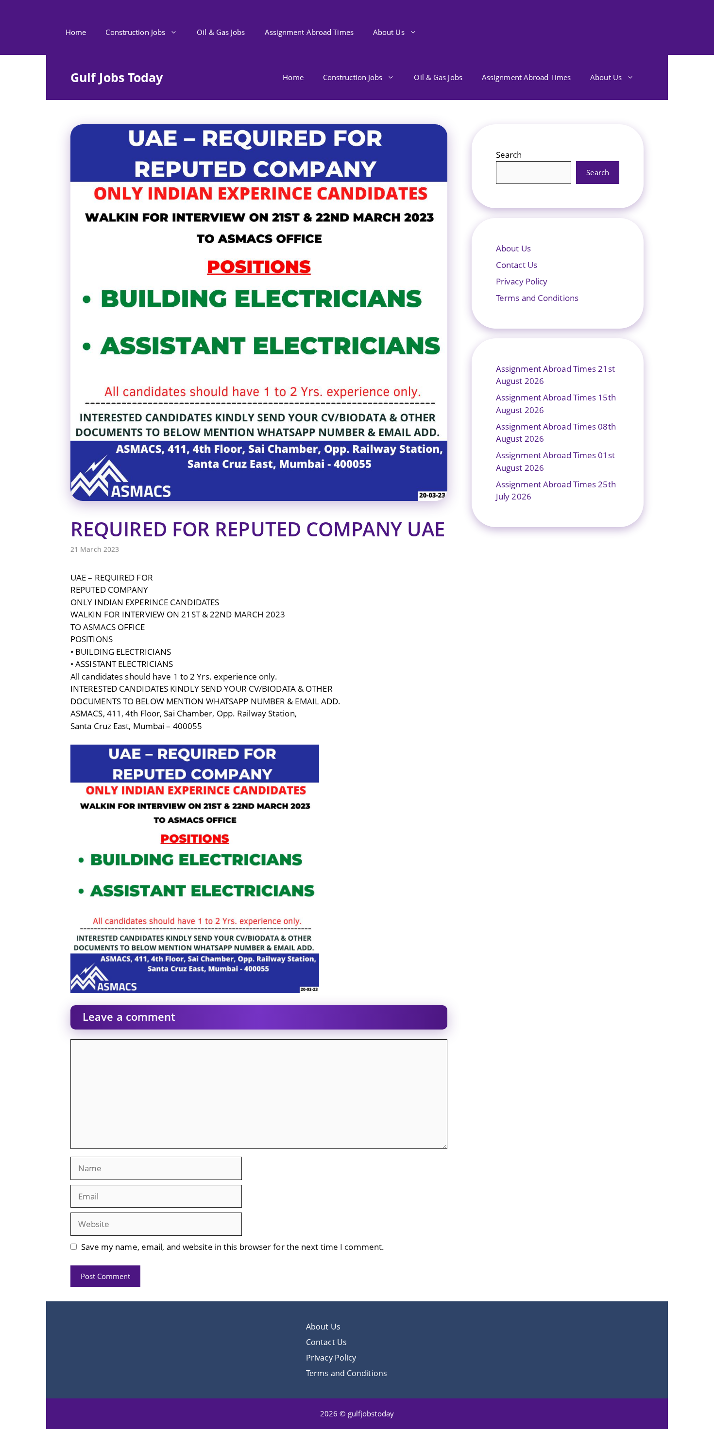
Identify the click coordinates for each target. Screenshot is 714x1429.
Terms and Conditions (537, 297)
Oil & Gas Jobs (221, 32)
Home (76, 32)
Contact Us (516, 264)
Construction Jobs (135, 32)
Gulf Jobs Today (116, 77)
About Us (389, 32)
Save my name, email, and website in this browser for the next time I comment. (233, 1246)
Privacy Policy (521, 281)
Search (509, 154)
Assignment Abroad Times (309, 32)
